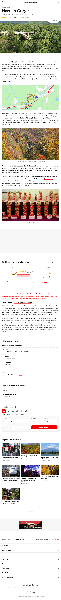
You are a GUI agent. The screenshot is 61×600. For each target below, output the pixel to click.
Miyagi (8, 7)
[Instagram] (30, 592)
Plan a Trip (5, 559)
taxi (46, 318)
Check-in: (33, 418)
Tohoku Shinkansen (13, 306)
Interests (4, 555)
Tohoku (4, 7)
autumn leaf (51, 74)
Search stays (43, 427)
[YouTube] (33, 592)
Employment (17, 588)
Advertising (32, 588)
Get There (9, 55)
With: (4, 424)
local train (41, 306)
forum (20, 375)
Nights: (46, 418)
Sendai (48, 64)
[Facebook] (27, 592)
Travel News (5, 568)
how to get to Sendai (22, 303)
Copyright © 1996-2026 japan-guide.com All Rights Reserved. (30, 596)
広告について (39, 588)
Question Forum (6, 573)
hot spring (16, 66)
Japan (27, 17)
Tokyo (55, 312)
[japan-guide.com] (30, 2)
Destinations (5, 546)
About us (10, 588)
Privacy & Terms (49, 588)
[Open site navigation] (58, 2)
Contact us (25, 588)
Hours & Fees (18, 55)
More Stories (30, 511)
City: (4, 418)
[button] (58, 546)
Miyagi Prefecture (23, 64)
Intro (3, 55)
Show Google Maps (51, 262)
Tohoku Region (36, 62)
